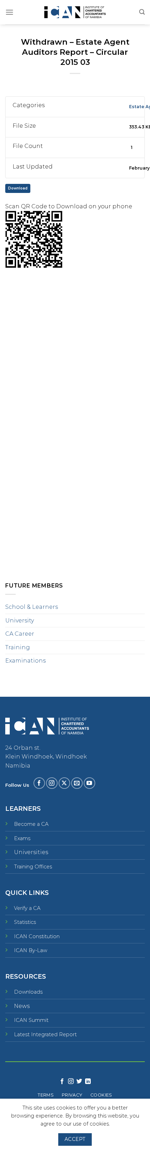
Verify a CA (27, 908)
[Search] (142, 12)
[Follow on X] (64, 783)
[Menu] (9, 12)
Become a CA (31, 824)
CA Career (19, 633)
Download (18, 188)
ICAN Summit (31, 1020)
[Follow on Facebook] (39, 783)
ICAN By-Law (30, 950)
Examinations (25, 660)
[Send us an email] (77, 783)
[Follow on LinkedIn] (88, 1081)
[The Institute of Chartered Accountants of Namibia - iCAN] (75, 12)
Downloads (28, 992)
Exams (22, 838)
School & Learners (31, 607)
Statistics (25, 922)
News (22, 1006)
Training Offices (33, 867)
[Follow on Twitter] (79, 1081)
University (19, 620)
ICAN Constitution (37, 936)
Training (17, 647)
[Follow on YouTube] (89, 783)
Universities (31, 852)
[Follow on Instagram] (52, 783)
